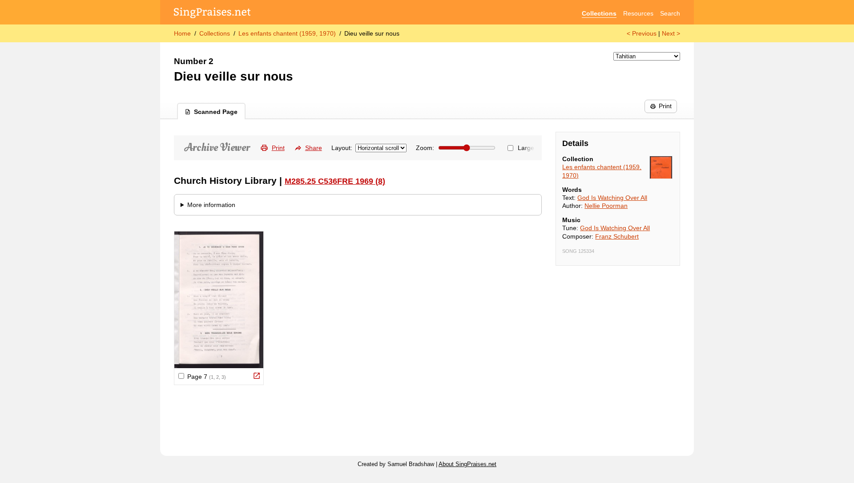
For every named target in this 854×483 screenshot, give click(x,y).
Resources (638, 13)
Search (670, 13)
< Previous (642, 33)
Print (665, 106)
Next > (671, 33)
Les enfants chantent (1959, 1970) (287, 33)
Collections (599, 13)
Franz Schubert (617, 236)
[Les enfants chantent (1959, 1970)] (661, 167)
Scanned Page (216, 111)
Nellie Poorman (606, 205)
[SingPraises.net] (212, 13)
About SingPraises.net (467, 464)
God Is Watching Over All (612, 197)
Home (182, 33)
